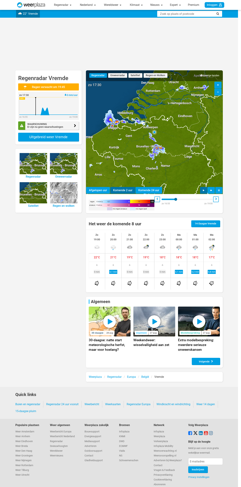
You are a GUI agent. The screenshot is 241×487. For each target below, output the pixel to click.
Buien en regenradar (27, 404)
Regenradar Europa (138, 404)
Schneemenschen (128, 460)
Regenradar (61, 5)
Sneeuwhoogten (59, 446)
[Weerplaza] (31, 5)
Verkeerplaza (161, 441)
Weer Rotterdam (24, 465)
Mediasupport (92, 441)
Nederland (86, 5)
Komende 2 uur (122, 190)
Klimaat (135, 5)
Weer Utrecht (22, 474)
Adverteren (91, 446)
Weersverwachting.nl (165, 450)
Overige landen (211, 75)
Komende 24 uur (148, 190)
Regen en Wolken (155, 75)
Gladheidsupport (94, 460)
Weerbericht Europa (60, 431)
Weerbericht (92, 404)
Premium (193, 5)
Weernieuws (56, 455)
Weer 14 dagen (205, 404)
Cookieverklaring (163, 479)
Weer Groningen (24, 455)
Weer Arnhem (22, 436)
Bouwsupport (92, 431)
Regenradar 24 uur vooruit (62, 404)
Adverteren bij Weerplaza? (168, 460)
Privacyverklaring (163, 474)
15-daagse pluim (25, 411)
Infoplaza (124, 431)
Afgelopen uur (98, 190)
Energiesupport (93, 436)
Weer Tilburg (22, 470)
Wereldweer (111, 5)
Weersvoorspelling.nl (165, 455)
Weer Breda (21, 446)
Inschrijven (198, 469)
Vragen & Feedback (164, 470)
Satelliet (135, 75)
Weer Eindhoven (24, 441)
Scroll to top (235, 481)
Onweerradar (117, 75)
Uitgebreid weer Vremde (48, 137)
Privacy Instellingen (198, 477)
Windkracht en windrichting (173, 404)
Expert (174, 5)
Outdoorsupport (93, 450)
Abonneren (160, 484)
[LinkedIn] (201, 433)
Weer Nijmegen (23, 460)
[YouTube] (206, 433)
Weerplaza (159, 436)
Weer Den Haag (23, 450)
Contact (89, 455)
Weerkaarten (113, 404)
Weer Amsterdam (24, 431)
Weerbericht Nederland (62, 436)
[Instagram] (211, 433)
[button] (154, 132)
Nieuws (155, 5)
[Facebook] (190, 433)
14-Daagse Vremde (205, 223)
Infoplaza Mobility (163, 446)
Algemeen (100, 301)
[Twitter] (195, 433)
